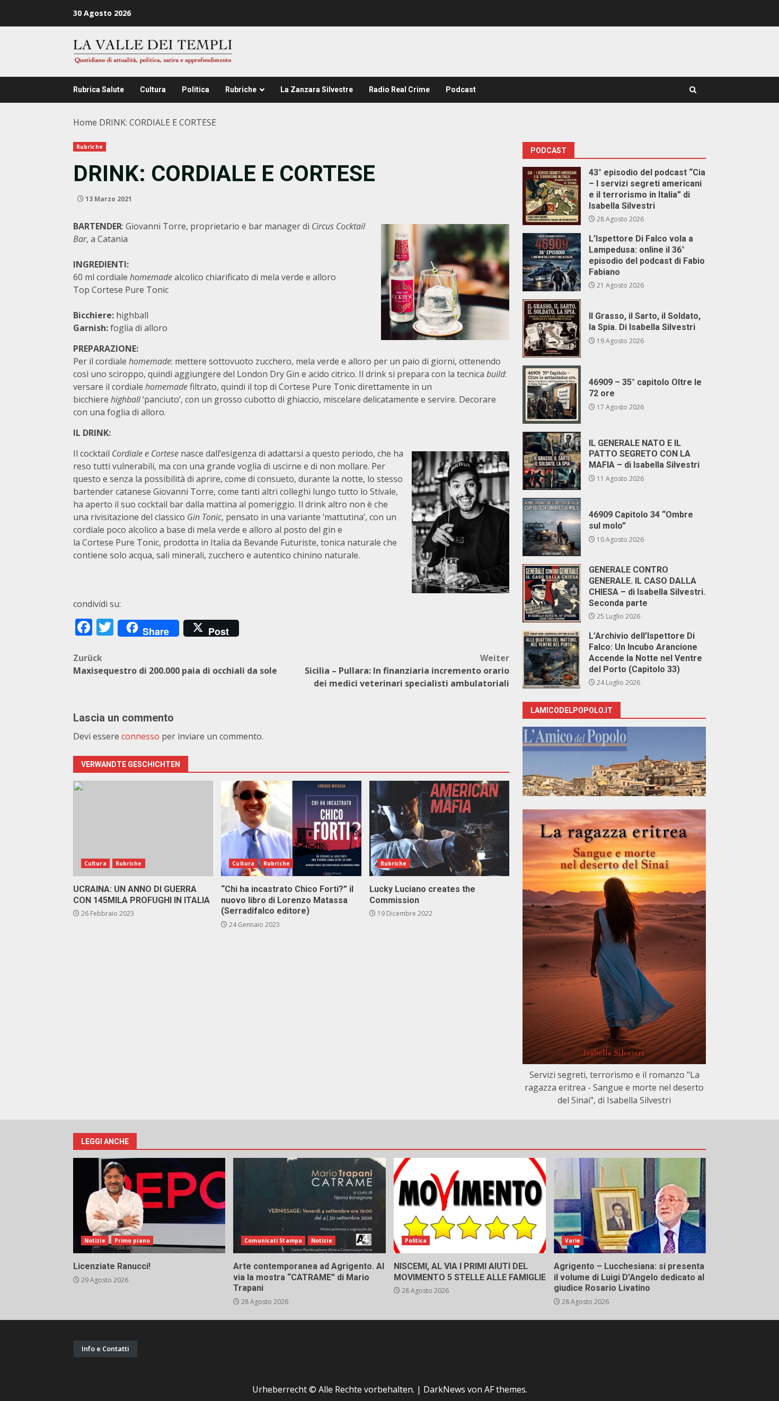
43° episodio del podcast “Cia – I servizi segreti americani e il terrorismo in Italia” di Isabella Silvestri (552, 196)
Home (85, 122)
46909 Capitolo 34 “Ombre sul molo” (552, 527)
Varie (573, 1240)
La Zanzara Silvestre (316, 89)
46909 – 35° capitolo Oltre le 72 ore (552, 394)
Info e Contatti (105, 1348)
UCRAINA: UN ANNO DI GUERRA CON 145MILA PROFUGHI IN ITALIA (143, 828)
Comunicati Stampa (273, 1240)
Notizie (94, 1240)
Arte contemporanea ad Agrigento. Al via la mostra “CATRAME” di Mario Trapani (309, 1205)
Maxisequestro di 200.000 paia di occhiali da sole (175, 664)
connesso (140, 736)
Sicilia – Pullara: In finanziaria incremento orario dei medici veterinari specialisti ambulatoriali (407, 670)
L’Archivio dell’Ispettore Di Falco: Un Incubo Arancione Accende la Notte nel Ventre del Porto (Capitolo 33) (552, 659)
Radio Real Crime (399, 89)
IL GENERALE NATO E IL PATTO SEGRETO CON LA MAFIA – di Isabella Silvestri (552, 461)
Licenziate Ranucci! (149, 1205)
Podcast (461, 89)
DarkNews (444, 1389)
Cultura (153, 89)
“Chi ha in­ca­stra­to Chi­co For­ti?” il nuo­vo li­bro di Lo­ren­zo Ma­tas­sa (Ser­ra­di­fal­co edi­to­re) (291, 828)
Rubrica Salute (98, 89)
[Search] (692, 89)
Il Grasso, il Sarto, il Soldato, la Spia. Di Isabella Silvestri (552, 328)
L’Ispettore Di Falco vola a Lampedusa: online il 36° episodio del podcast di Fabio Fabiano (552, 262)
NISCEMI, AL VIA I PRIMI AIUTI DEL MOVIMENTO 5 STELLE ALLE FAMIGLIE (470, 1205)
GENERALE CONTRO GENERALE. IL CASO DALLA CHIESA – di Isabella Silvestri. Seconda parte (552, 593)
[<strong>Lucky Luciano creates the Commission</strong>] (439, 828)
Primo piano (132, 1240)
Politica (195, 89)
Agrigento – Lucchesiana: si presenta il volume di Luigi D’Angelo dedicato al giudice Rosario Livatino (630, 1205)
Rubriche (240, 89)
